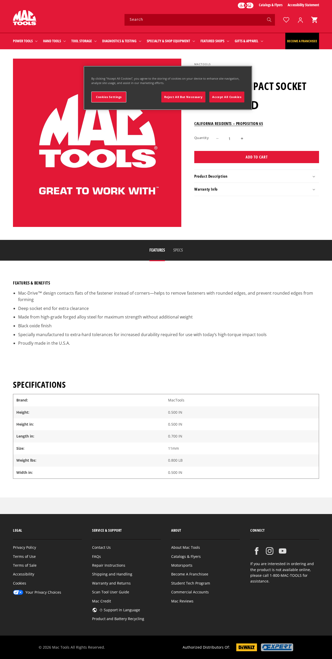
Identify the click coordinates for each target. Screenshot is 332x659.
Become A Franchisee (189, 574)
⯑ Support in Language (119, 609)
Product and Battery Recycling (118, 618)
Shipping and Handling (112, 574)
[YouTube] (282, 551)
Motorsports (181, 565)
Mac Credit (101, 601)
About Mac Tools (185, 547)
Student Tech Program (190, 583)
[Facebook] (256, 551)
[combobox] (200, 20)
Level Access (246, 5)
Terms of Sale (25, 565)
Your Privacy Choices (43, 592)
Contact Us (101, 547)
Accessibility (23, 574)
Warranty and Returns (111, 583)
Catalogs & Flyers (270, 4)
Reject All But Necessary (183, 97)
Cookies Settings (109, 97)
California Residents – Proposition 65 (228, 123)
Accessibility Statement (303, 4)
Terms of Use (24, 556)
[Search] (269, 19)
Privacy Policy (24, 547)
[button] (314, 20)
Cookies (19, 583)
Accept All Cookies (226, 97)
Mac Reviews (182, 601)
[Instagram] (269, 551)
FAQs (96, 556)
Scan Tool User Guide (110, 591)
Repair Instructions (108, 565)
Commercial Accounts (190, 591)
